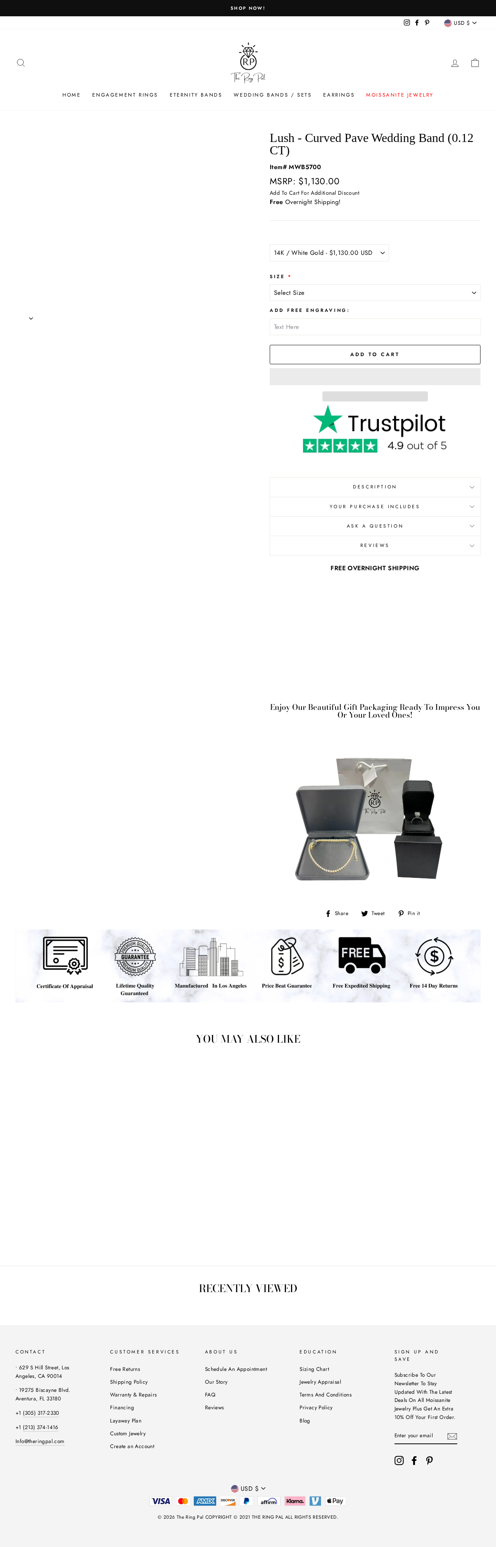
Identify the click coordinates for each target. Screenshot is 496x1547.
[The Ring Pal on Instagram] (399, 1460)
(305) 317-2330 (41, 1413)
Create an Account (132, 1446)
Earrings (339, 95)
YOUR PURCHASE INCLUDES (375, 506)
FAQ (210, 1394)
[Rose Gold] (63, 1219)
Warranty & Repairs (133, 1394)
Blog (305, 1420)
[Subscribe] (452, 1436)
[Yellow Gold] (53, 1219)
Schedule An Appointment (236, 1369)
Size (281, 276)
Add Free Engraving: (310, 310)
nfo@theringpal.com (40, 1441)
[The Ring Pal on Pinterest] (429, 1460)
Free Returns (125, 1369)
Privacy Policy (316, 1407)
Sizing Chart (314, 1369)
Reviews (214, 1407)
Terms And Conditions (325, 1394)
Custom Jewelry (128, 1433)
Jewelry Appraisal (320, 1382)
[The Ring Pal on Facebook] (414, 1460)
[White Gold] (42, 1219)
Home (71, 95)
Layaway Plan (125, 1420)
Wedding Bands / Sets (273, 95)
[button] (375, 376)
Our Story (216, 1382)
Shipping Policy (129, 1382)
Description (375, 486)
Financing (122, 1407)
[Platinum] (74, 1219)
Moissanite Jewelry (400, 95)
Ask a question (375, 526)
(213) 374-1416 (41, 1427)
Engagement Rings (125, 95)
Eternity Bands (196, 95)
